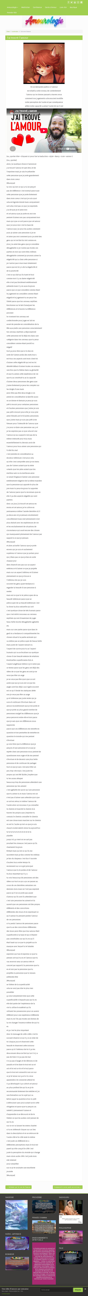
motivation (15, 31)
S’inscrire (78, 1290)
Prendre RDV (12, 12)
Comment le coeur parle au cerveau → (67, 1187)
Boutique (73, 7)
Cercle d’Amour (50, 7)
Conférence (37, 7)
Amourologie (12, 7)
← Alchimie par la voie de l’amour (18, 1187)
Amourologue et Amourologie (16, 2)
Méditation (25, 7)
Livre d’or (63, 7)
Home (8, 31)
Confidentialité (6, 1293)
